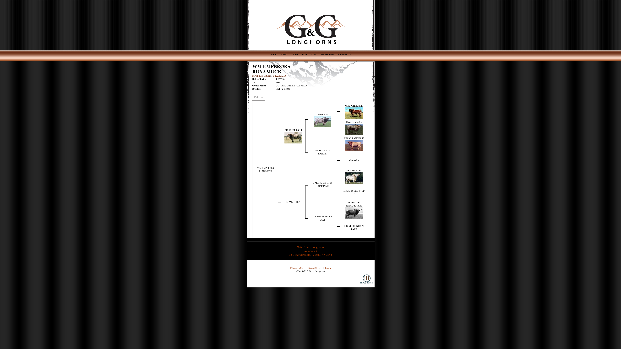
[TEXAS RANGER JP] (354, 145)
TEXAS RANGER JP (354, 138)
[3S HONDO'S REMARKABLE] (354, 212)
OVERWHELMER (354, 105)
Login (328, 268)
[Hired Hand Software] (367, 279)
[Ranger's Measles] (354, 129)
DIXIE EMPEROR (261, 75)
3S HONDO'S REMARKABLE (354, 204)
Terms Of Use (314, 268)
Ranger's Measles (354, 121)
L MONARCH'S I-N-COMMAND (322, 184)
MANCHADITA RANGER (322, 152)
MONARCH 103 (354, 170)
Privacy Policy (297, 268)
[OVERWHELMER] (354, 112)
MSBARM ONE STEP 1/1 (354, 192)
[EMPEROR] (322, 120)
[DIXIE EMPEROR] (293, 137)
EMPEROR (322, 114)
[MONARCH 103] (354, 177)
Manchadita (354, 160)
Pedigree (258, 97)
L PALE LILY (280, 75)
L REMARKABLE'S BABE (322, 218)
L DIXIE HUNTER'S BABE (354, 227)
